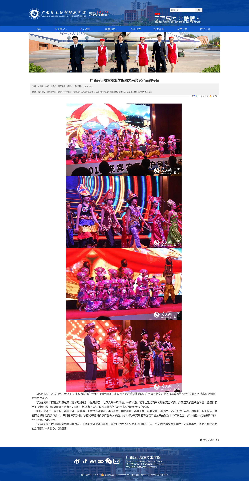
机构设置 (110, 29)
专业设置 (135, 29)
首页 (39, 29)
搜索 (199, 10)
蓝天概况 (60, 29)
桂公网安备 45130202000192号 (117, 474)
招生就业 (159, 29)
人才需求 (182, 29)
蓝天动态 (85, 29)
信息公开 (205, 29)
